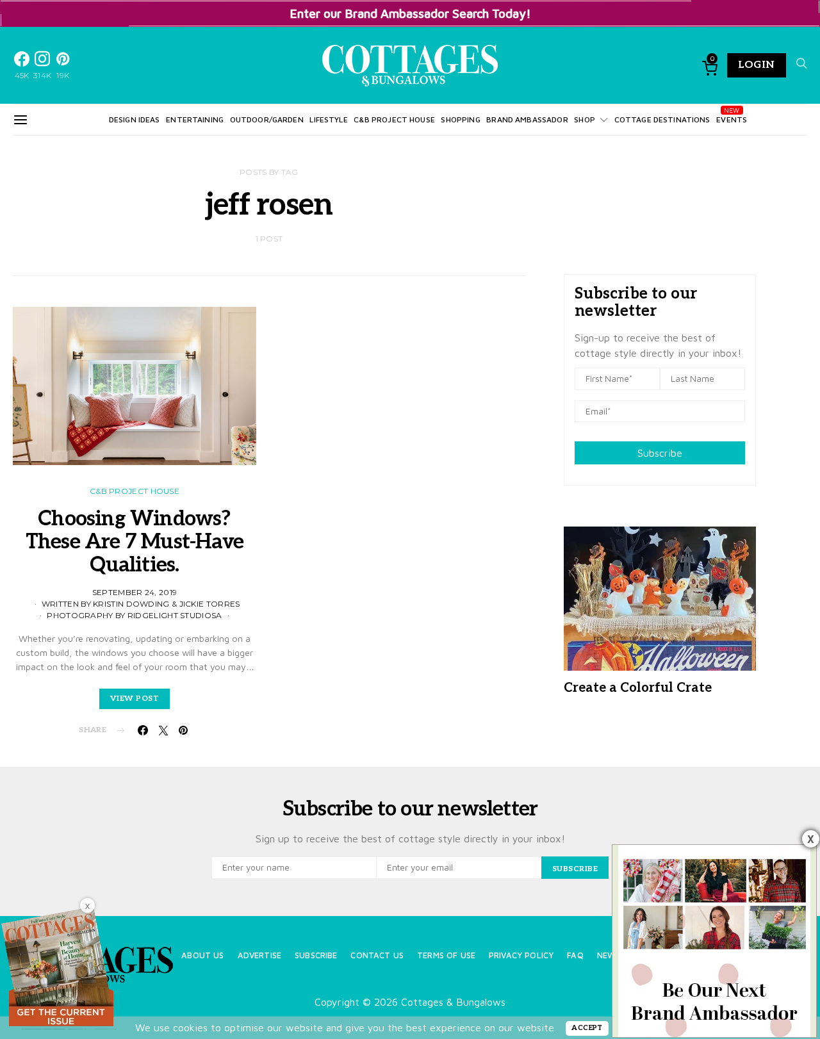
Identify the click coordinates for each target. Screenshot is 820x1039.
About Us (202, 955)
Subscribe (659, 453)
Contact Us (377, 955)
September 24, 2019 (134, 592)
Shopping (460, 119)
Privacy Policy (521, 955)
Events (731, 119)
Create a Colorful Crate (638, 688)
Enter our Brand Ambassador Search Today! (410, 13)
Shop (584, 119)
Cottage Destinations (662, 119)
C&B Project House (394, 119)
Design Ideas (134, 119)
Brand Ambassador (527, 119)
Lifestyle (328, 119)
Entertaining (195, 119)
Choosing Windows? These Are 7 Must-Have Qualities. (134, 542)
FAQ (575, 955)
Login (756, 65)
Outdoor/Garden (267, 119)
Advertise (259, 955)
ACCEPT (587, 1028)
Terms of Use (446, 955)
